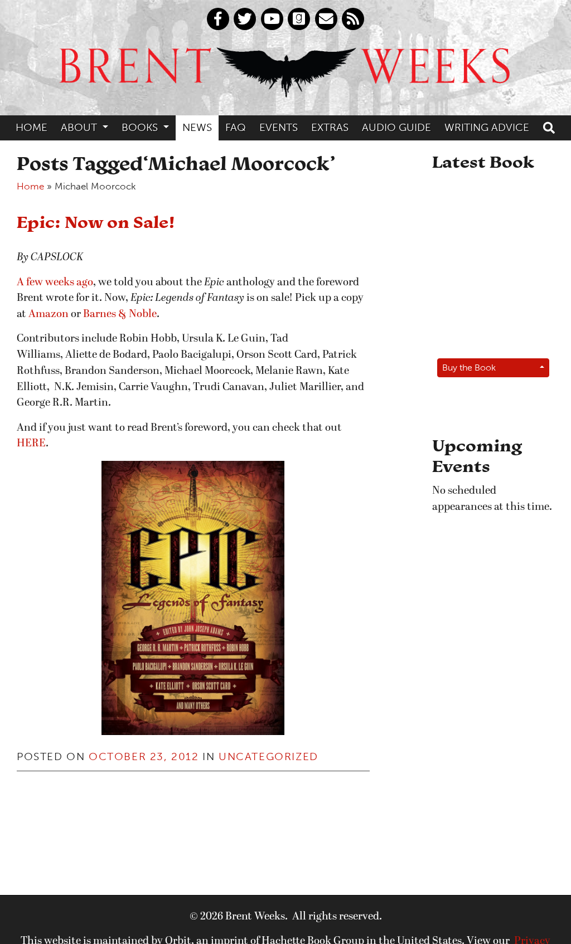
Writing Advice (486, 127)
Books (141, 127)
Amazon (48, 314)
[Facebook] (218, 19)
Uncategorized (268, 756)
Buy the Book (469, 367)
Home (31, 127)
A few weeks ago (55, 282)
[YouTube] (272, 19)
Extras (330, 127)
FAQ (235, 127)
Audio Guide (396, 127)
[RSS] (353, 19)
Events (278, 127)
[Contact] (326, 19)
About (80, 127)
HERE (31, 443)
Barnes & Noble (120, 314)
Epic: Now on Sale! (96, 222)
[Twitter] (245, 19)
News (197, 127)
